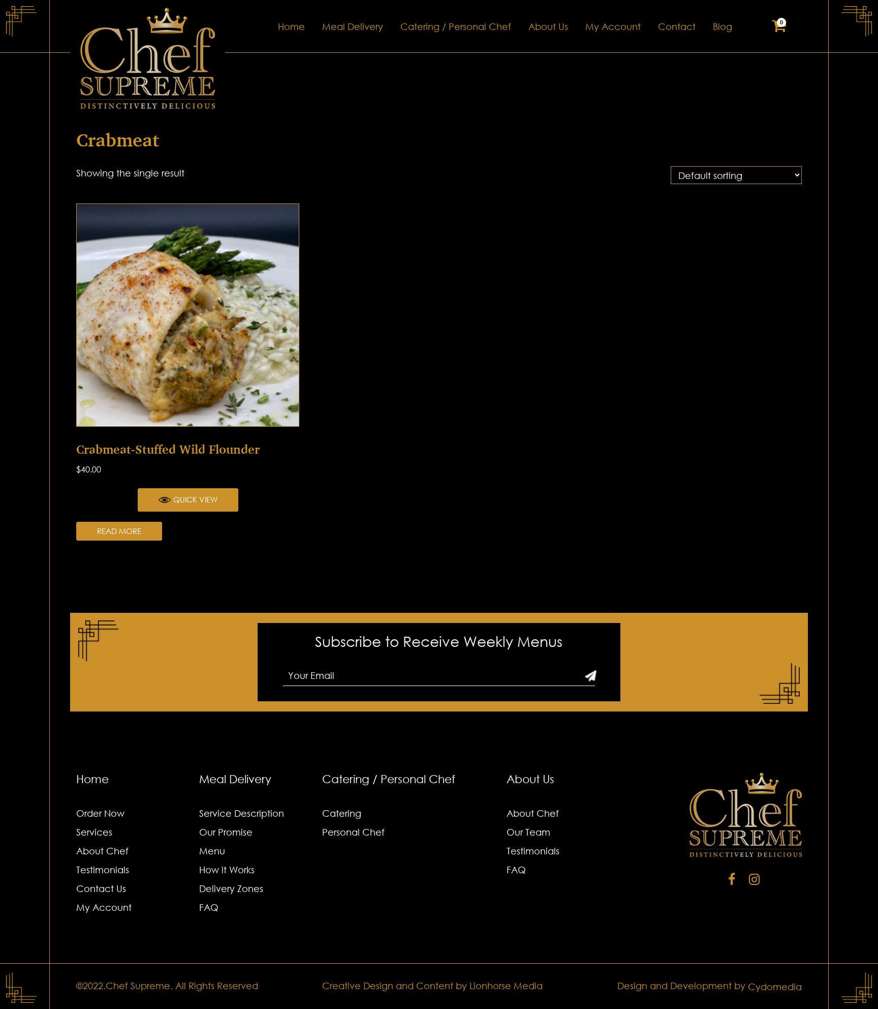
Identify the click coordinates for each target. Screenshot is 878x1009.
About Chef (102, 850)
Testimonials (102, 869)
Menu (212, 850)
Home (291, 26)
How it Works (227, 869)
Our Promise (226, 832)
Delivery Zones (231, 888)
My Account (613, 26)
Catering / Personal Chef (455, 26)
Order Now (100, 813)
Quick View (195, 499)
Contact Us (101, 888)
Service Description (241, 813)
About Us (548, 26)
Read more (119, 531)
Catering (341, 813)
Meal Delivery (352, 26)
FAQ (208, 907)
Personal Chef (353, 832)
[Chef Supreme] (147, 58)
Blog (722, 26)
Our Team (528, 832)
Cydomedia (775, 986)
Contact (677, 26)
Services (94, 832)
